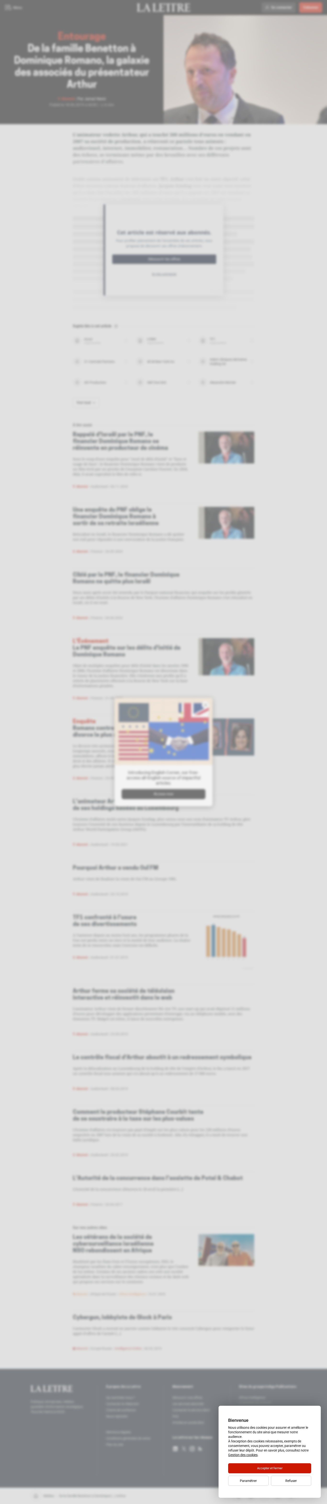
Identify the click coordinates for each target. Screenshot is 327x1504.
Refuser (291, 1481)
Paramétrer (248, 1481)
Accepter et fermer (269, 1468)
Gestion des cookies (243, 1455)
